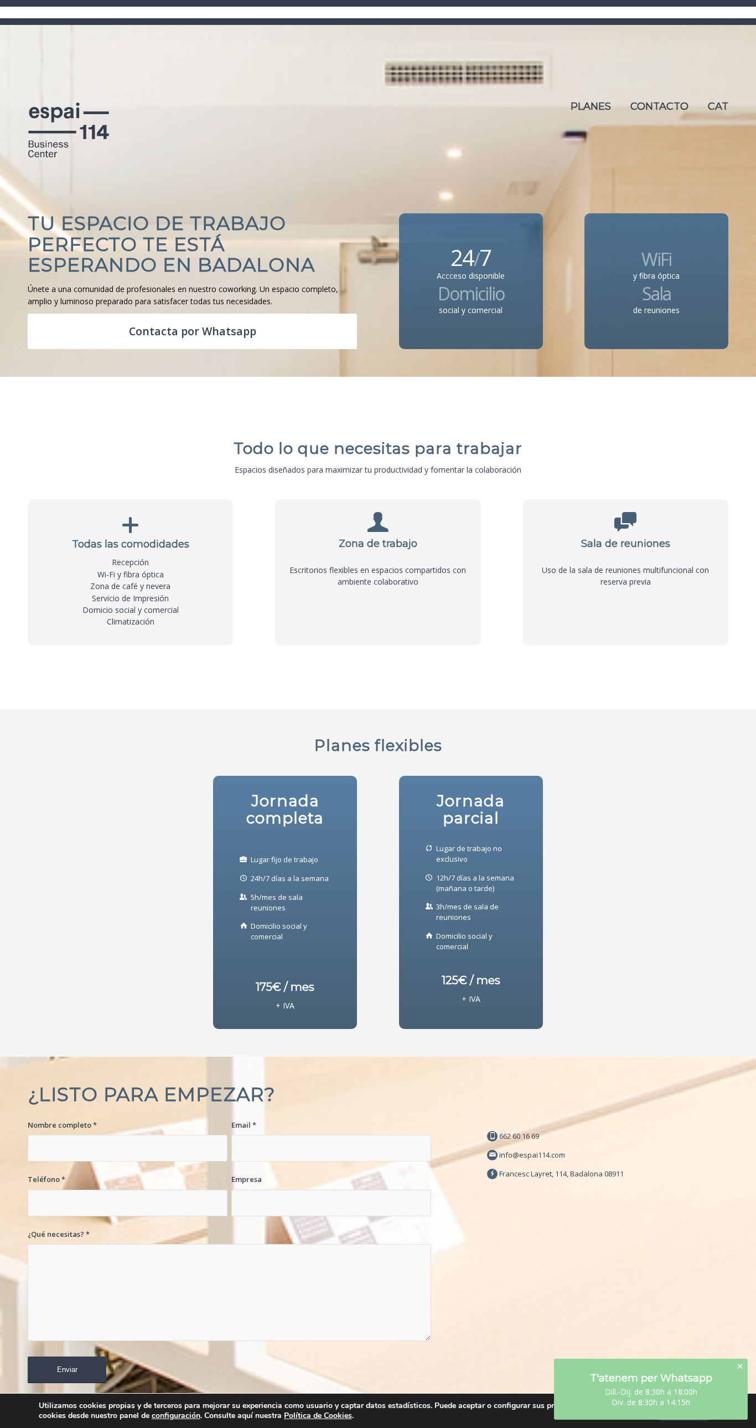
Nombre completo (62, 1125)
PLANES (591, 106)
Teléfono (46, 1179)
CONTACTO (659, 106)
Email (243, 1125)
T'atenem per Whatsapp (651, 1378)
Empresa (246, 1179)
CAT (718, 106)
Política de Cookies (318, 1415)
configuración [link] (176, 1415)
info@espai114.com (532, 1155)
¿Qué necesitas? (59, 1234)
